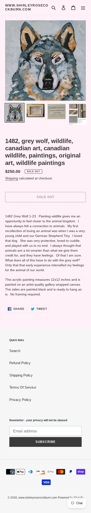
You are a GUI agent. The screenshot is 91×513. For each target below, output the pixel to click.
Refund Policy (20, 363)
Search (14, 351)
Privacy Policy (20, 400)
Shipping (11, 178)
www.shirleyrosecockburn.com (27, 7)
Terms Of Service (22, 387)
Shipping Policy (21, 375)
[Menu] (83, 8)
